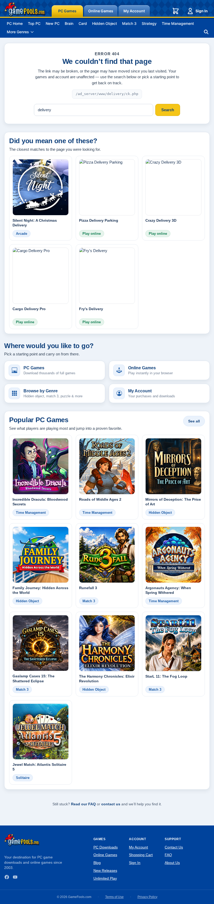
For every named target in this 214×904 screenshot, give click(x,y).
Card (83, 23)
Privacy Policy (147, 897)
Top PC (34, 23)
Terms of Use (114, 897)
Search (167, 110)
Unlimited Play (105, 878)
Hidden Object (104, 23)
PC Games (67, 11)
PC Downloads (105, 847)
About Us (172, 863)
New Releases (105, 870)
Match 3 (129, 23)
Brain (69, 23)
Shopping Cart (141, 855)
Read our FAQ (83, 804)
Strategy (149, 23)
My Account (134, 11)
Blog (97, 863)
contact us (110, 804)
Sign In (201, 11)
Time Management (178, 23)
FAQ (168, 855)
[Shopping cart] (175, 11)
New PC (53, 23)
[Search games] (206, 32)
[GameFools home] (24, 9)
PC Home (15, 23)
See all (194, 421)
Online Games (100, 11)
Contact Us (174, 847)
